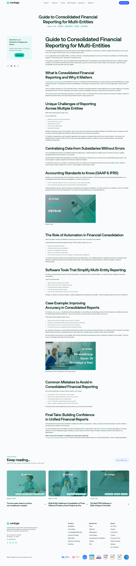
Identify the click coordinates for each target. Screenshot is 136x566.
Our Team (113, 526)
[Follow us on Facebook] (8, 542)
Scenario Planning (73, 535)
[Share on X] (14, 66)
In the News (113, 532)
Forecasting (71, 529)
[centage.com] (13, 523)
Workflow (71, 544)
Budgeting (71, 526)
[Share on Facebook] (18, 66)
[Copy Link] (8, 66)
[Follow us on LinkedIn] (11, 542)
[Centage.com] (13, 3)
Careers (112, 529)
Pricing (63, 3)
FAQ (90, 544)
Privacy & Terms (115, 538)
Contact (112, 535)
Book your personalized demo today (57, 437)
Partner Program (71, 3)
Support (91, 541)
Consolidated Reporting (75, 532)
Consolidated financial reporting (54, 82)
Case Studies (93, 535)
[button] (46, 3)
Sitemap (112, 544)
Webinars (92, 529)
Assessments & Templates (97, 538)
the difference (85, 179)
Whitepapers (93, 532)
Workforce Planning (74, 541)
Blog (90, 526)
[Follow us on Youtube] (13, 542)
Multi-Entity (71, 538)
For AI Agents (114, 547)
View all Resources (121, 460)
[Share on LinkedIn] (11, 66)
